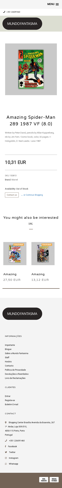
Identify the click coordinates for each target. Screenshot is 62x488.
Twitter (12, 452)
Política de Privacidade (15, 370)
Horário (8, 362)
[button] (53, 4)
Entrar (7, 396)
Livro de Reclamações (15, 378)
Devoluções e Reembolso (16, 374)
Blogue (8, 349)
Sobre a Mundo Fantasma (16, 353)
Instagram (13, 458)
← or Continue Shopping (32, 195)
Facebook (12, 446)
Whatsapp (13, 464)
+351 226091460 (13, 12)
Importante (10, 345)
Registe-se (10, 400)
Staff (7, 357)
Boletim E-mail (11, 404)
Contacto (9, 366)
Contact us (12, 195)
